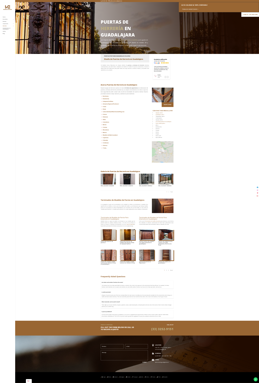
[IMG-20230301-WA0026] (165, 184)
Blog (4, 33)
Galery (4, 31)
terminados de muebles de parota (152, 221)
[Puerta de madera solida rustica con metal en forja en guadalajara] (108, 260)
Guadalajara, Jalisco (160, 114)
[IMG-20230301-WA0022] (146, 184)
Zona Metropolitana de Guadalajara (163, 121)
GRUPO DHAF (167, 104)
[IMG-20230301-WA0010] (127, 184)
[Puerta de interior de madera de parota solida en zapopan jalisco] (127, 239)
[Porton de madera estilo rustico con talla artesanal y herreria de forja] (165, 239)
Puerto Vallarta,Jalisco (160, 123)
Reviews (4, 21)
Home (4, 17)
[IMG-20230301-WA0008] (108, 184)
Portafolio (5, 19)
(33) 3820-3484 (104, 1)
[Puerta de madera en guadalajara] (165, 260)
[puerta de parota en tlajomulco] (146, 260)
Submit (144, 362)
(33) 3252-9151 (162, 329)
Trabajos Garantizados (189, 9)
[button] (168, 77)
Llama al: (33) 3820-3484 (250, 14)
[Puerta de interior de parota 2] (108, 239)
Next (171, 192)
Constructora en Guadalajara (6, 29)
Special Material (130, 224)
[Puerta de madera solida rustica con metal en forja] (127, 260)
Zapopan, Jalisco (159, 112)
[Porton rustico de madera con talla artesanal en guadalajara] (146, 239)
